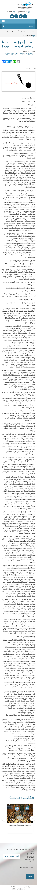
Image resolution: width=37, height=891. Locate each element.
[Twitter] (21, 16)
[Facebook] (25, 16)
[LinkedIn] (16, 16)
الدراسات (26, 51)
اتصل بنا (9, 11)
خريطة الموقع (22, 11)
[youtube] (12, 16)
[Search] (4, 26)
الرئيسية (33, 51)
